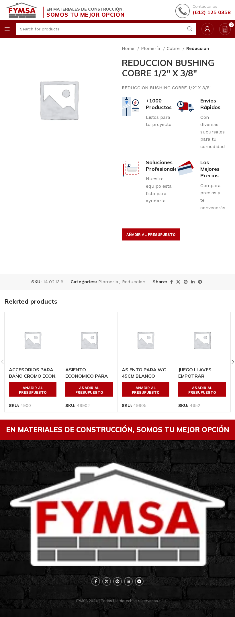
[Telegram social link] (200, 282)
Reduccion (197, 48)
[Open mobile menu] (7, 29)
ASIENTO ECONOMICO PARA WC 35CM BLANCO (86, 376)
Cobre (174, 48)
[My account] (207, 29)
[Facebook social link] (172, 282)
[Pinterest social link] (185, 282)
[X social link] (178, 282)
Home (129, 48)
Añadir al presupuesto (151, 234)
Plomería (151, 48)
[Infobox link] (203, 10)
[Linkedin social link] (192, 282)
